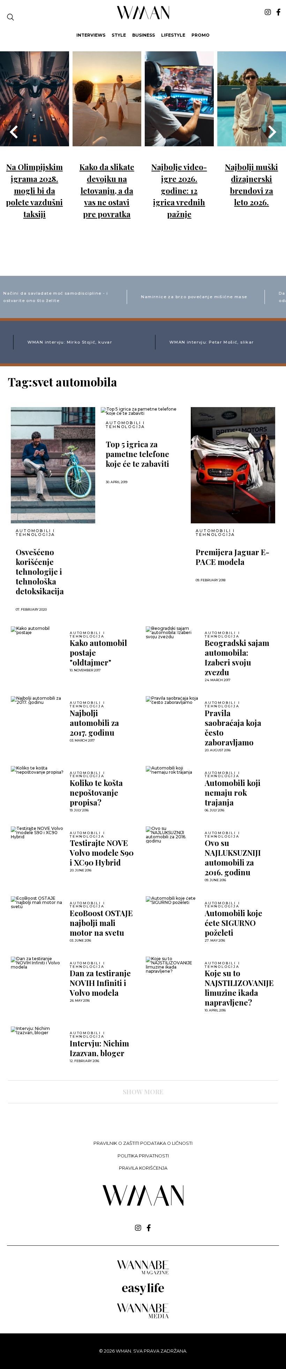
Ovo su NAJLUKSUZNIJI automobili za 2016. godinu (233, 857)
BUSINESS (143, 35)
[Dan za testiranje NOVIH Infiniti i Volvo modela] (38, 963)
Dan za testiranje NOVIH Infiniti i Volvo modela (100, 983)
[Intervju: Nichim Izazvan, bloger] (38, 1030)
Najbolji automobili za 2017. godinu (94, 722)
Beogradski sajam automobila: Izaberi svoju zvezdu (237, 657)
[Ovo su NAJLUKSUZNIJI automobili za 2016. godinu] (173, 834)
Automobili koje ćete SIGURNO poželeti (233, 922)
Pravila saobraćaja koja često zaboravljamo (233, 727)
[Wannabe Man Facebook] (278, 12)
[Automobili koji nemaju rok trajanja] (173, 770)
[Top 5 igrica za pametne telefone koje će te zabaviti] (143, 411)
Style (119, 35)
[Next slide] (271, 132)
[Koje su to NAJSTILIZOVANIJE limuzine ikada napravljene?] (173, 965)
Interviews (90, 35)
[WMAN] (143, 18)
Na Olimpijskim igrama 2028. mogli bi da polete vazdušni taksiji (34, 190)
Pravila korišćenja (143, 1168)
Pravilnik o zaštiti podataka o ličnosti (143, 1143)
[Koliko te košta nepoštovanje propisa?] (38, 770)
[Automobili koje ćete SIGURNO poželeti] (173, 900)
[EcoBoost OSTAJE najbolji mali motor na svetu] (38, 902)
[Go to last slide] (14, 132)
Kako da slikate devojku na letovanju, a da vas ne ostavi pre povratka (107, 190)
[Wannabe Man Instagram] (268, 12)
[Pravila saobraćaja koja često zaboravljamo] (173, 700)
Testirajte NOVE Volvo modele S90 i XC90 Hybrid (102, 852)
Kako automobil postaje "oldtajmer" (98, 652)
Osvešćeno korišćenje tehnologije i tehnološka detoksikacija (40, 571)
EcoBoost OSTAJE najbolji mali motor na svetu (101, 922)
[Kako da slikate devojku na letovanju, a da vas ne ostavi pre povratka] (107, 141)
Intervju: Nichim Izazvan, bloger (99, 1048)
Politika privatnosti (143, 1155)
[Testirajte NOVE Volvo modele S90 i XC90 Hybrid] (38, 832)
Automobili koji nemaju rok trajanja (233, 792)
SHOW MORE (143, 1092)
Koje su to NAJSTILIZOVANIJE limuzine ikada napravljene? (239, 987)
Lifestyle (173, 35)
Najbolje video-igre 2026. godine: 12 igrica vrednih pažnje (179, 190)
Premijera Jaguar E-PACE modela (232, 557)
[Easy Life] (143, 1293)
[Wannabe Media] (143, 1317)
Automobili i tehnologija (35, 533)
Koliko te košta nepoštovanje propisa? (96, 792)
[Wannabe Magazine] (143, 1273)
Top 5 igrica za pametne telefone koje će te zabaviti (137, 454)
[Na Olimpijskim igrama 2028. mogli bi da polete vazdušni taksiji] (34, 141)
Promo (200, 35)
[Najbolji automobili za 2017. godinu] (38, 700)
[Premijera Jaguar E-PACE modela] (233, 465)
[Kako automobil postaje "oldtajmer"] (38, 630)
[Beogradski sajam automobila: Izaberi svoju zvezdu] (173, 632)
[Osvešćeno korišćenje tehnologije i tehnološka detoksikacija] (53, 465)
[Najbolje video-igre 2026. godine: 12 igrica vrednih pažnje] (179, 141)
